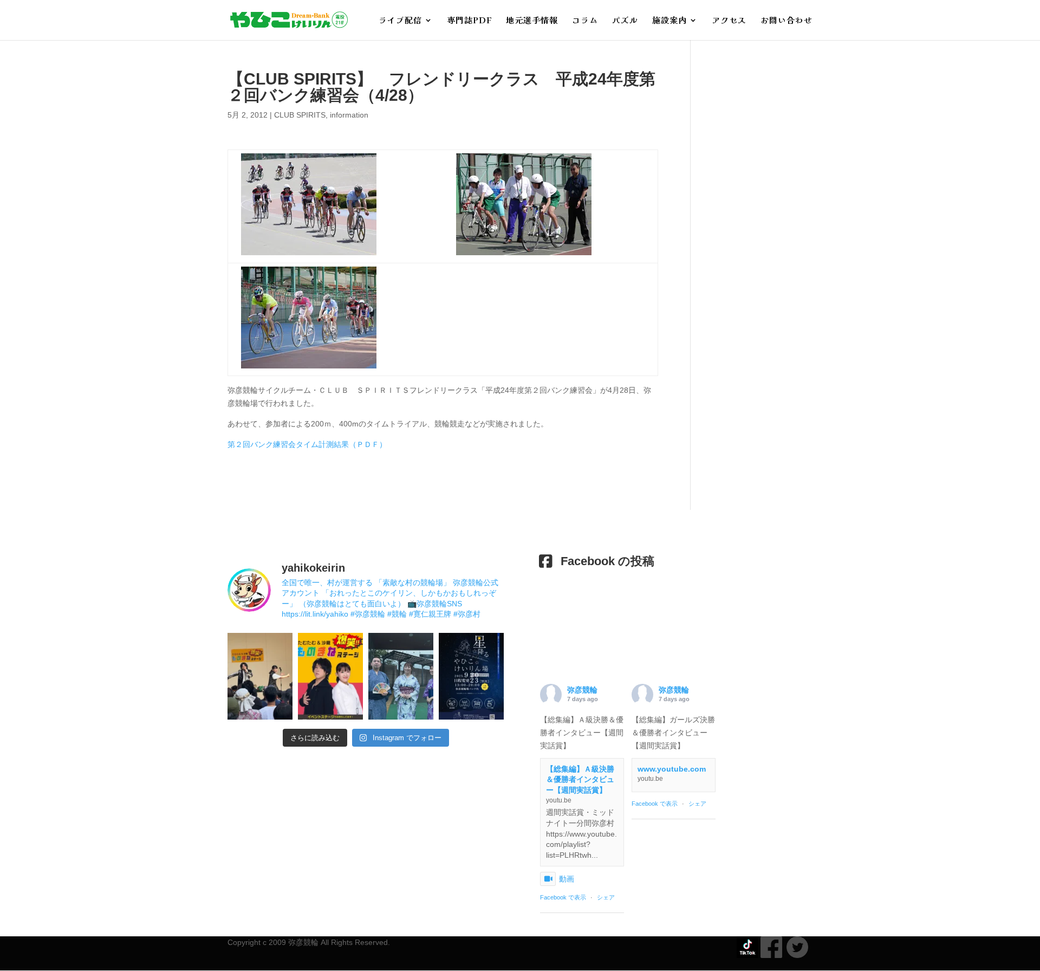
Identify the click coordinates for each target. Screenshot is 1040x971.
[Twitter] (795, 955)
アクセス (729, 20)
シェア (606, 897)
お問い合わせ (786, 20)
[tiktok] (747, 955)
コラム (585, 20)
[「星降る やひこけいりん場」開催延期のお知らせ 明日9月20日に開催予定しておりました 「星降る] (471, 676)
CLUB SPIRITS (300, 115)
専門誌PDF (469, 20)
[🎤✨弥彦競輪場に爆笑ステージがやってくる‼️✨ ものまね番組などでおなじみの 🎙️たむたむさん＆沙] (330, 676)
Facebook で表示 (563, 897)
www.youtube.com (672, 769)
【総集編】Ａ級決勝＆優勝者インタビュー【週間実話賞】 (580, 779)
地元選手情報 (532, 20)
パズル (625, 20)
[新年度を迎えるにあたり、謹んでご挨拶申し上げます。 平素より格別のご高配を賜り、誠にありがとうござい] (400, 676)
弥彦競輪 (582, 689)
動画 (566, 879)
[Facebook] (771, 955)
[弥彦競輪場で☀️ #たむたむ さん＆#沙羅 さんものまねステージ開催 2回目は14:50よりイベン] (259, 676)
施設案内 (669, 20)
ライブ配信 (400, 20)
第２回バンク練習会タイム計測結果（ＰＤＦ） (307, 444)
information (349, 115)
